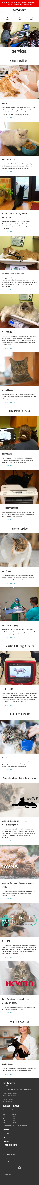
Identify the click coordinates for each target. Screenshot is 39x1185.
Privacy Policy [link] (7, 1158)
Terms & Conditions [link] (9, 1154)
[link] (19, 10)
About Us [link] (6, 1130)
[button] (2, 11)
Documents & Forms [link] (10, 1145)
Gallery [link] (5, 1137)
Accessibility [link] (6, 1161)
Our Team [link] (6, 1133)
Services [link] (6, 1141)
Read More (28, 4)
